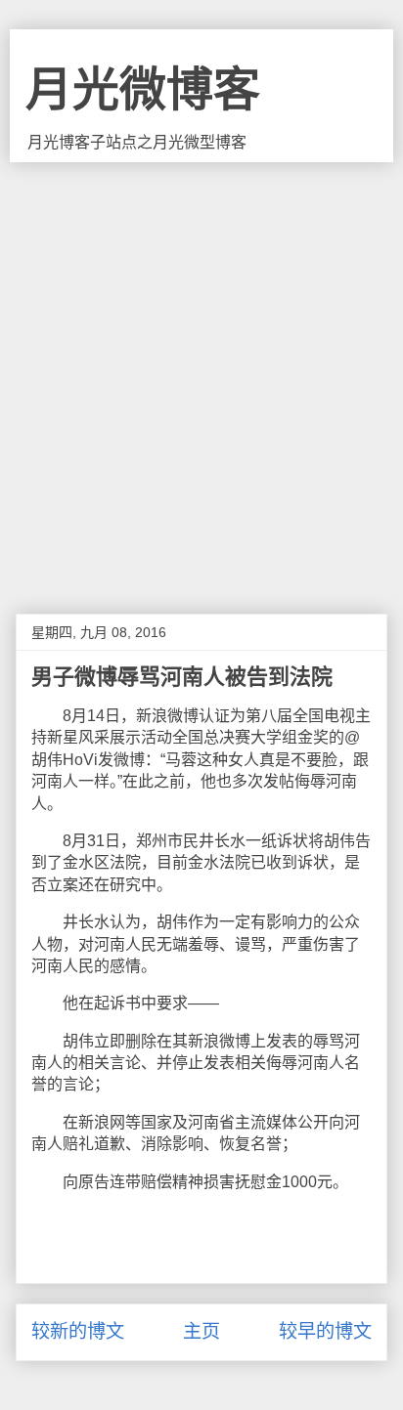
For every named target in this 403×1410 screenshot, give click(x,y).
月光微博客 (142, 89)
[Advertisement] (201, 373)
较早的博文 (325, 1331)
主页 (201, 1331)
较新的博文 (77, 1331)
